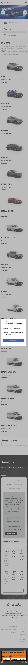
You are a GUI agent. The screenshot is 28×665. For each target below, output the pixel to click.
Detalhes (6, 659)
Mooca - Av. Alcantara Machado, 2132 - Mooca (13, 333)
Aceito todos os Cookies (18, 659)
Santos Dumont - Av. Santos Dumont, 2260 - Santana (12, 329)
